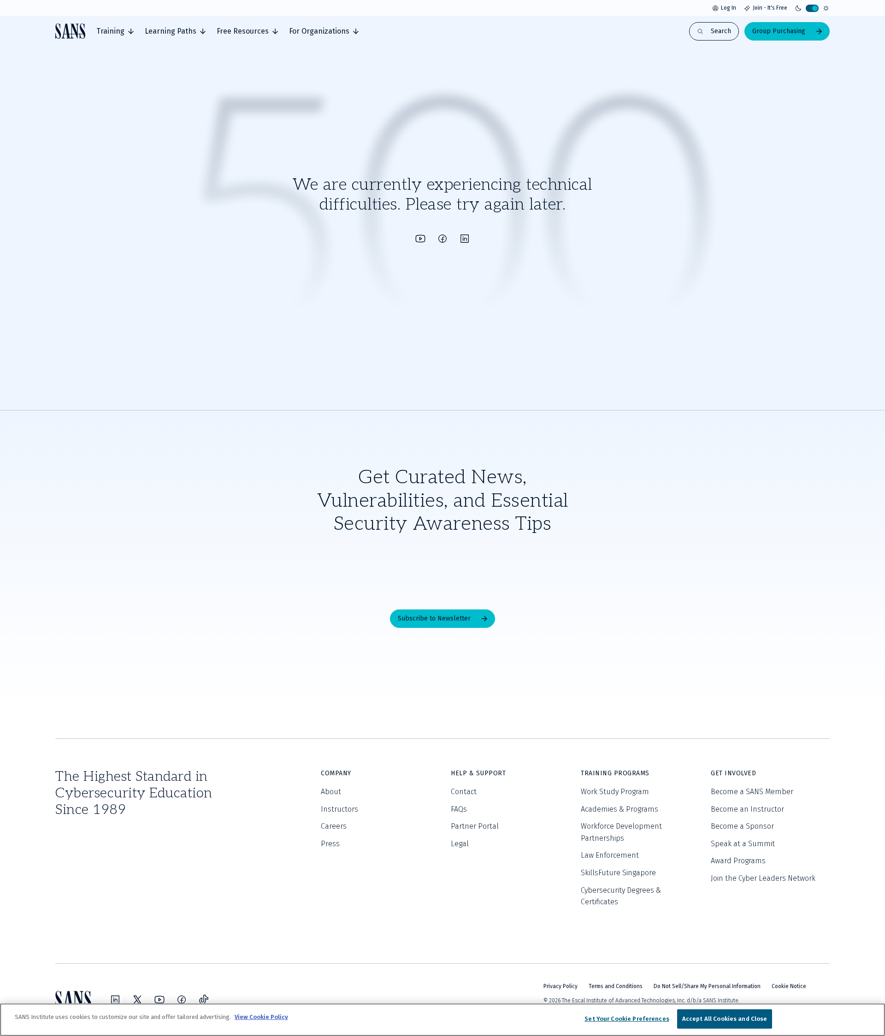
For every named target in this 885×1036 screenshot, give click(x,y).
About (331, 791)
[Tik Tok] (203, 999)
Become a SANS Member (752, 791)
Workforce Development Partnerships (621, 832)
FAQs (459, 809)
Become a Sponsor (742, 826)
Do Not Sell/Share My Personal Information (707, 986)
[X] (137, 999)
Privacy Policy (560, 986)
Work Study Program (615, 791)
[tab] (115, 31)
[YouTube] (420, 238)
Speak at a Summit (743, 843)
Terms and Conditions (616, 986)
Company (336, 773)
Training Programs (615, 773)
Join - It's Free (770, 8)
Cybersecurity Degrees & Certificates (621, 896)
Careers (334, 826)
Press (330, 843)
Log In (728, 8)
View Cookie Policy (261, 1016)
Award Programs (738, 860)
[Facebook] (442, 238)
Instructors (339, 809)
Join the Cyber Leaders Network (763, 878)
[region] (442, 1019)
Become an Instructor (747, 809)
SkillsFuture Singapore (618, 872)
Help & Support (478, 773)
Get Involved (733, 773)
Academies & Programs (619, 809)
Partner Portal (475, 826)
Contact (464, 791)
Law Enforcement (610, 855)
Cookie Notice (789, 986)
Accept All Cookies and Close (724, 1018)
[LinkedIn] (464, 238)
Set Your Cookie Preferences (626, 1018)
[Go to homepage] (70, 31)
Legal (460, 843)
